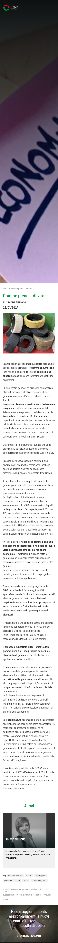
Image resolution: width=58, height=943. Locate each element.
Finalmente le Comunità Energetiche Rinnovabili (32, 894)
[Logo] (12, 8)
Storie (6, 288)
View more (29, 830)
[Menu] (50, 8)
